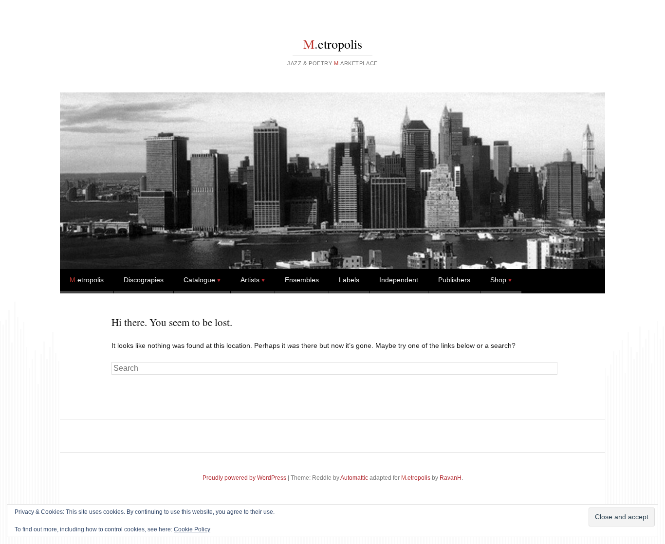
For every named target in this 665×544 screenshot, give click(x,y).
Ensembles (302, 280)
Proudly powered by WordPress (244, 477)
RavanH (451, 477)
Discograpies (144, 280)
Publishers (454, 280)
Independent (398, 280)
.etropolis (332, 44)
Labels (349, 280)
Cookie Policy (192, 529)
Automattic (354, 477)
